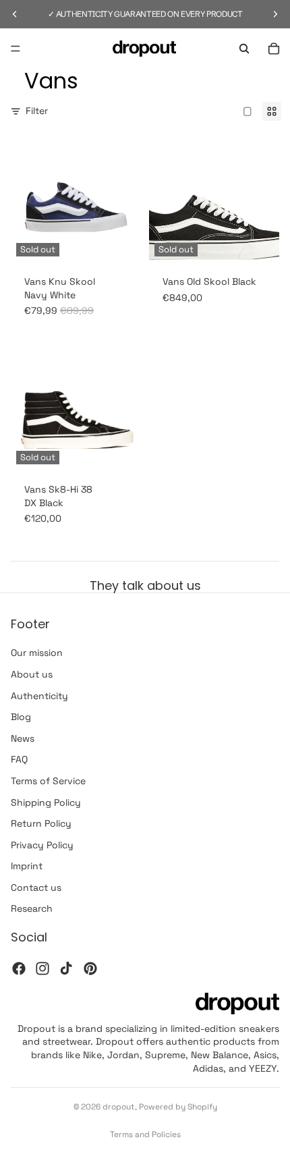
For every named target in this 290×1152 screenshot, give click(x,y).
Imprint (26, 866)
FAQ (19, 759)
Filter (37, 111)
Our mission (37, 653)
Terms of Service (48, 781)
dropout (119, 1106)
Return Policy (41, 823)
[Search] (244, 48)
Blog (21, 717)
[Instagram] (42, 968)
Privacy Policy (42, 845)
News (22, 738)
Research (32, 908)
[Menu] (15, 48)
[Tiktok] (66, 968)
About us (32, 674)
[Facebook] (19, 968)
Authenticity (39, 696)
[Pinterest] (90, 968)
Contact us (36, 887)
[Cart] (274, 48)
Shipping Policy (46, 802)
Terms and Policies (145, 1134)
